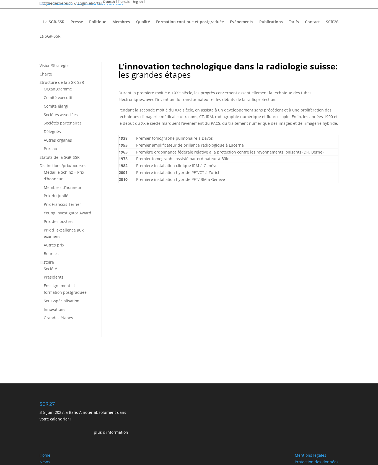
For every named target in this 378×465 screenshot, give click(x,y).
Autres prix (54, 245)
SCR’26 (332, 22)
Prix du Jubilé (56, 195)
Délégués (52, 131)
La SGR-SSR (53, 22)
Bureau (50, 148)
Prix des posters (58, 221)
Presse (77, 22)
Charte (46, 74)
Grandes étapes (58, 317)
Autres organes (58, 140)
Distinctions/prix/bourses (63, 165)
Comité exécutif (58, 97)
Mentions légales (310, 455)
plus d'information (111, 432)
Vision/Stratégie (54, 65)
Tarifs (294, 22)
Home (45, 455)
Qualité (143, 22)
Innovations (54, 309)
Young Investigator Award (67, 212)
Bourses (51, 253)
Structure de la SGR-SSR (62, 82)
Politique (97, 22)
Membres (121, 22)
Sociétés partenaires (63, 123)
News (45, 461)
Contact (312, 22)
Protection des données (316, 461)
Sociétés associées (61, 114)
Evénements (241, 22)
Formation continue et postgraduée (190, 22)
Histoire (47, 262)
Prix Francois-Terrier (62, 204)
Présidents (53, 277)
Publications (271, 22)
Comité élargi (56, 106)
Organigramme (58, 89)
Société (50, 268)
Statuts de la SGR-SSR (60, 157)
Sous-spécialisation (61, 300)
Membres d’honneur (63, 187)
